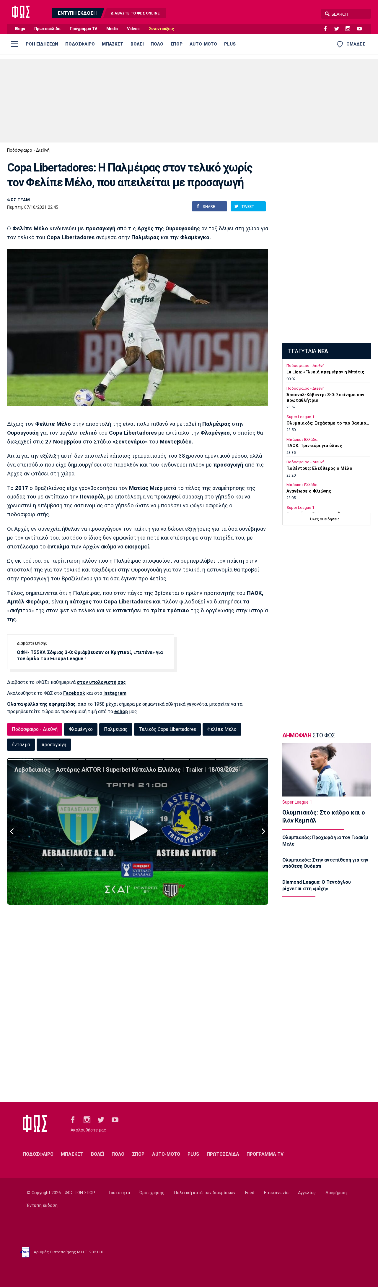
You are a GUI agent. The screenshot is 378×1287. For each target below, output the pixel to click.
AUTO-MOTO (203, 44)
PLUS (230, 44)
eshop (121, 711)
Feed (249, 1192)
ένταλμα (21, 744)
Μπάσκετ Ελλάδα (301, 439)
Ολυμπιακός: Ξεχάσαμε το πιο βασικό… (327, 423)
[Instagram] (350, 29)
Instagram (114, 693)
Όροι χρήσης (151, 1192)
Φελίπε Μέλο (222, 729)
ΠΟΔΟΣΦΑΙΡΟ (80, 44)
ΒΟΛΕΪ (137, 44)
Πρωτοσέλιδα (47, 28)
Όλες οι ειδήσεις (325, 519)
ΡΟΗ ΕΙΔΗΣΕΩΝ (42, 44)
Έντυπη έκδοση (42, 1205)
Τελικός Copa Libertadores (167, 729)
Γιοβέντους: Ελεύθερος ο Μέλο (319, 468)
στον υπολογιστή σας (101, 682)
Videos (133, 28)
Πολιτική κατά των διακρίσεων (204, 1192)
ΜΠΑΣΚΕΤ (112, 44)
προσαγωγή (53, 744)
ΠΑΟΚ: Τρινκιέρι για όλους (314, 445)
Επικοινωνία (276, 1192)
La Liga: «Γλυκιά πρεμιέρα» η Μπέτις (325, 372)
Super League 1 (300, 417)
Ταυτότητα (119, 1192)
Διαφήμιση (336, 1192)
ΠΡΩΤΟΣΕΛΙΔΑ (223, 1154)
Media (112, 28)
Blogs (20, 28)
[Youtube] (361, 29)
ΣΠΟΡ (176, 44)
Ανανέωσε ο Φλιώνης (308, 491)
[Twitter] (339, 29)
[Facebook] (328, 29)
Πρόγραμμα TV (83, 28)
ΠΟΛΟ (157, 44)
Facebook (74, 693)
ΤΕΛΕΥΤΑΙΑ (308, 351)
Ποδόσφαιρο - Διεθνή (28, 150)
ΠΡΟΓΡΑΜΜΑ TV (265, 1154)
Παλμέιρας (116, 729)
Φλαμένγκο (81, 729)
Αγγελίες (307, 1192)
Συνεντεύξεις (161, 28)
